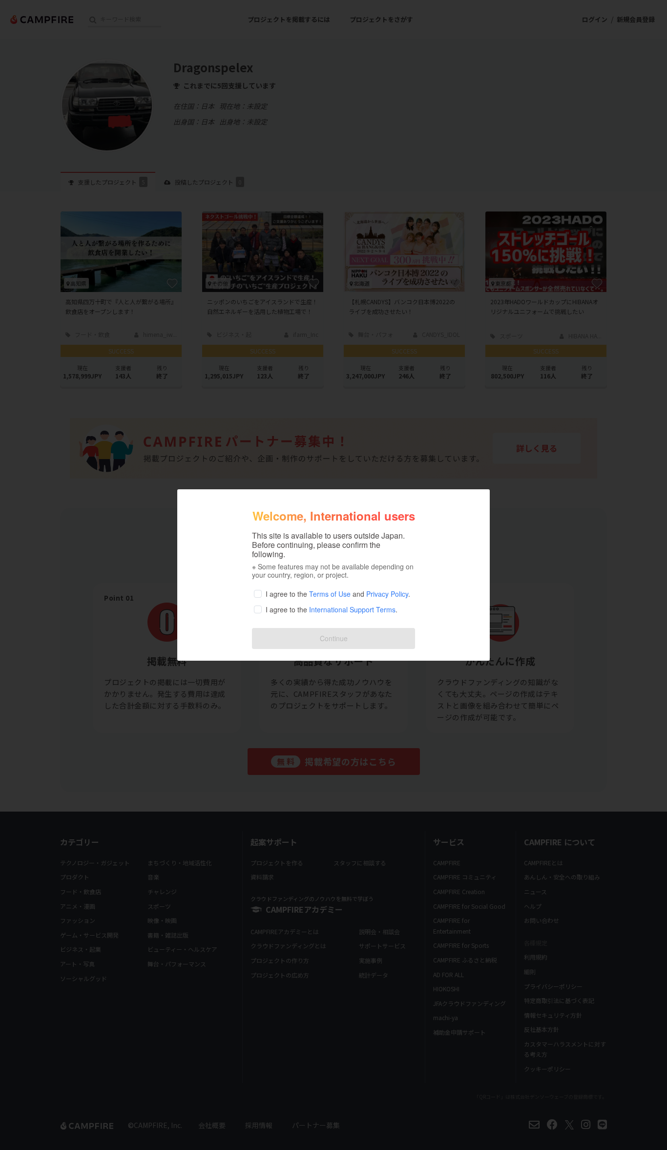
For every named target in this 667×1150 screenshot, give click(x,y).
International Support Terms (352, 609)
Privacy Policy (387, 594)
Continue (334, 638)
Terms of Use (330, 594)
